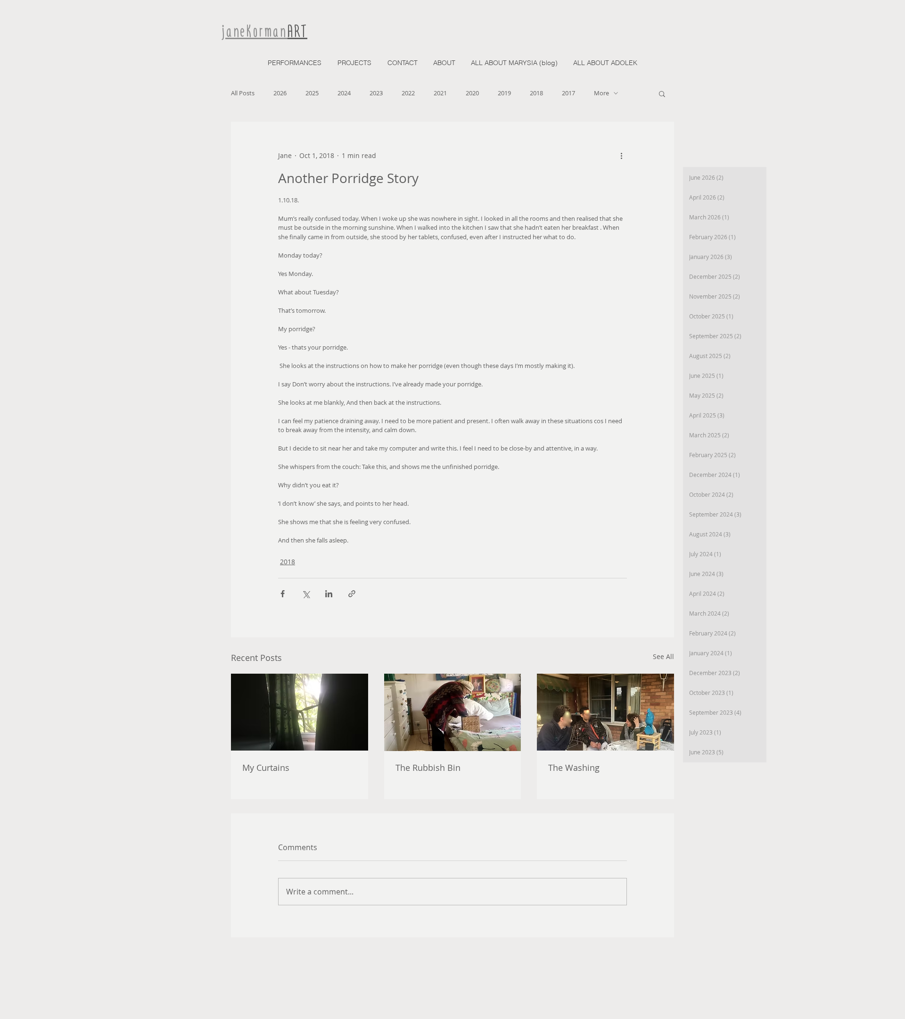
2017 (568, 93)
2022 (408, 93)
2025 (312, 93)
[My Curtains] (299, 712)
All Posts (243, 93)
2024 (344, 93)
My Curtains (265, 767)
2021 (440, 93)
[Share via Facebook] (282, 593)
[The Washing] (605, 712)
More (601, 93)
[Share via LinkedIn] (328, 593)
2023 (376, 93)
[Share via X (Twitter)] (305, 593)
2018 (536, 93)
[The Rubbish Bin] (452, 712)
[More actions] (621, 155)
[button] (662, 93)
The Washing (574, 767)
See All (663, 656)
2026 (280, 93)
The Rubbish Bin (428, 767)
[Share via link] (351, 593)
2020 (472, 93)
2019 (504, 93)
